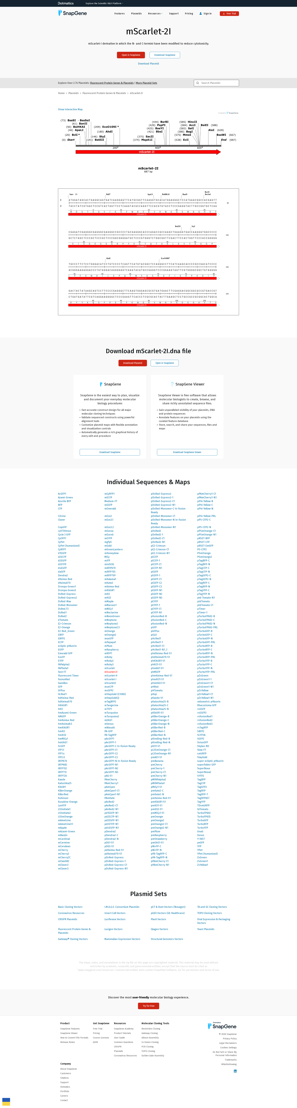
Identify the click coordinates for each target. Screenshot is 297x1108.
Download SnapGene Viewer (187, 452)
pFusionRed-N (159, 623)
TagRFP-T (202, 794)
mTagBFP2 (110, 701)
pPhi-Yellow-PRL (206, 516)
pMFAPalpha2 (158, 779)
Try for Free (148, 1005)
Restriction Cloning (151, 1028)
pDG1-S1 (109, 842)
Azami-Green (65, 497)
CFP (60, 508)
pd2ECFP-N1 (111, 816)
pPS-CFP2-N (204, 527)
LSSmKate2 (64, 812)
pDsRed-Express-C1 (115, 864)
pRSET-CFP (203, 542)
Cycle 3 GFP (64, 534)
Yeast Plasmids (205, 929)
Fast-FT (62, 671)
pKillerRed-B (158, 727)
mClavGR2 (63, 861)
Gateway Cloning (150, 1033)
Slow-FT (201, 749)
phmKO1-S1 (157, 679)
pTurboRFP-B (204, 645)
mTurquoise (111, 712)
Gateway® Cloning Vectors (73, 939)
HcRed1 (62, 694)
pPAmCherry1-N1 (207, 497)
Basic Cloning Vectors (70, 906)
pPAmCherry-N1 (160, 864)
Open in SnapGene (131, 54)
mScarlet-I (110, 679)
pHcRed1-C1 (157, 645)
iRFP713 (62, 772)
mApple (62, 827)
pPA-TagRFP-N (159, 857)
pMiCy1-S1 (156, 786)
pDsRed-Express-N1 (116, 868)
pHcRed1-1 (157, 642)
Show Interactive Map (70, 109)
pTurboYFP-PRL (206, 671)
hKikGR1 (62, 705)
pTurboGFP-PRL (206, 642)
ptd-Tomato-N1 (206, 597)
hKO (60, 709)
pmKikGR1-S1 (158, 801)
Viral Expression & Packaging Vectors (213, 921)
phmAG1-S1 (157, 668)
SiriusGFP (202, 742)
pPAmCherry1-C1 (206, 493)
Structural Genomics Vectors (167, 939)
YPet (199, 850)
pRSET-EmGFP (205, 545)
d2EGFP (62, 560)
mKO (107, 594)
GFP (60, 686)
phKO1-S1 (156, 664)
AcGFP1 (62, 493)
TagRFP (201, 790)
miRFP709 (110, 575)
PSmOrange (204, 553)
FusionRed (64, 679)
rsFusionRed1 (204, 716)
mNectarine (111, 612)
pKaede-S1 (157, 697)
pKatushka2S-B (159, 701)
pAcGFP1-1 (110, 742)
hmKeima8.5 (65, 723)
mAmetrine (64, 820)
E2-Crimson (64, 623)
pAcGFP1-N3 (111, 772)
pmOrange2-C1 (159, 824)
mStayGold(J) (111, 697)
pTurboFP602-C (206, 619)
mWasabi (109, 727)
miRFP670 (110, 568)
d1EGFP (62, 553)
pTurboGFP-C (204, 634)
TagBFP (201, 779)
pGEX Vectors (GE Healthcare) (168, 913)
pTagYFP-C (203, 590)
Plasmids (136, 13)
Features (119, 13)
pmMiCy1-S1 (157, 812)
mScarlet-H (110, 675)
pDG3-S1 (109, 846)
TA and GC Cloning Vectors (212, 906)
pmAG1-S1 (156, 757)
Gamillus (63, 683)
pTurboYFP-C (204, 664)
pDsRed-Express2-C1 (163, 501)
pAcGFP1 (109, 738)
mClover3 (63, 868)
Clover (61, 519)
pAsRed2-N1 (111, 809)
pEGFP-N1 (156, 590)
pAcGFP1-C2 (111, 753)
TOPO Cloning (148, 1051)
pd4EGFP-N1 (111, 827)
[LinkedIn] (235, 1071)
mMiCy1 (108, 608)
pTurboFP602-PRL (207, 627)
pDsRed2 (156, 530)
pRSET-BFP (203, 538)
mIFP (107, 560)
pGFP (154, 627)
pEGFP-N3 (156, 597)
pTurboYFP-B (204, 660)
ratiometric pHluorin (208, 701)
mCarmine (64, 842)
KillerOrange (65, 790)
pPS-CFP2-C (204, 519)
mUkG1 (108, 720)
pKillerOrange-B (160, 716)
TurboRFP (202, 824)
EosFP (61, 657)
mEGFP (108, 504)
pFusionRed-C (159, 619)
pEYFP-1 (155, 605)
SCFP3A (201, 735)
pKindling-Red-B (160, 738)
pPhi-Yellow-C (205, 504)
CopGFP (62, 527)
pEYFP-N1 (156, 612)
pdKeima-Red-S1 (114, 850)
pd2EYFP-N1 (111, 824)
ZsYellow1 (202, 864)
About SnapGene (68, 1069)
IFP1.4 (61, 753)
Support (174, 13)
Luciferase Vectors (114, 919)
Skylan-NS (203, 746)
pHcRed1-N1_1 (159, 649)
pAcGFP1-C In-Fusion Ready (120, 746)
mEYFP (108, 538)
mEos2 (108, 516)
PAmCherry (110, 779)
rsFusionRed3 (205, 723)
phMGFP (155, 671)
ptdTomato (203, 601)
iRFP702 (62, 768)
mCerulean (64, 846)
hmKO (61, 731)
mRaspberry (111, 649)
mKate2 (108, 582)
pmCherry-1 (157, 768)
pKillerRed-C (158, 731)
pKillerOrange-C (160, 720)
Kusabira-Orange (67, 801)
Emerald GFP (65, 653)
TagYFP (201, 801)
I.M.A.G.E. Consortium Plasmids (121, 906)
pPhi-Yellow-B (205, 501)
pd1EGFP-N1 (111, 812)
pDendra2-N (111, 838)
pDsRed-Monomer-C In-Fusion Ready (168, 510)
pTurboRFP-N (205, 653)
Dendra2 (63, 575)
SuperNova (203, 768)
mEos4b (109, 534)
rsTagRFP (202, 727)
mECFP (108, 497)
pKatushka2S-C (159, 705)
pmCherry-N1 (158, 775)
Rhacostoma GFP (206, 705)
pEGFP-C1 (156, 579)
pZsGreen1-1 (204, 679)
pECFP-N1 (156, 568)
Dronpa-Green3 (67, 590)
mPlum (108, 645)
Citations (64, 1078)
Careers (64, 1096)
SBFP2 (200, 731)
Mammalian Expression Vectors (122, 939)
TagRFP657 (203, 798)
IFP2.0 (61, 757)
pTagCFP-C (203, 568)
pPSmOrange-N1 (206, 534)
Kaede (61, 779)
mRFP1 (108, 653)
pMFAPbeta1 (158, 783)
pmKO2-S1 (156, 809)
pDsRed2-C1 (157, 538)
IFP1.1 (61, 749)
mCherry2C (64, 857)
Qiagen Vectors (159, 929)
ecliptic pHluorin (67, 645)
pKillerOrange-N (160, 723)
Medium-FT (110, 501)
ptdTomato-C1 (205, 605)
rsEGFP (201, 709)
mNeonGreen (112, 616)
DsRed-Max (64, 601)
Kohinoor (63, 798)
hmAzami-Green (67, 712)
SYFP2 (200, 775)
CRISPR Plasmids (67, 919)
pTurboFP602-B (206, 616)
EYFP (61, 660)
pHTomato (157, 690)
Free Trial (231, 13)
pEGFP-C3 (156, 586)
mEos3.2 (109, 527)
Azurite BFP (64, 501)
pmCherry (156, 764)
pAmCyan (109, 786)
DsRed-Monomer (67, 605)
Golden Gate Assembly (153, 1055)
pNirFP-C (156, 846)
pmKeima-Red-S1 (161, 798)
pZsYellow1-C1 (205, 694)
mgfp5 (108, 542)
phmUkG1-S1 (158, 683)
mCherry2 (63, 853)
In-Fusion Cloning (150, 1042)
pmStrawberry (159, 838)
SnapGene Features (70, 1028)
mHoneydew (111, 553)
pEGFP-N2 (156, 594)
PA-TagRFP (110, 735)
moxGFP (109, 638)
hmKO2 (62, 735)
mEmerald (110, 508)
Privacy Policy (230, 1038)
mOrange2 (110, 634)
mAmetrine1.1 (65, 824)
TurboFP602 (204, 812)
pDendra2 (110, 831)
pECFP (154, 556)
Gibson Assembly (150, 1037)
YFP (199, 846)
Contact (64, 1100)
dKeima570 (64, 582)
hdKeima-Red (66, 697)
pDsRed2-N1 (158, 542)
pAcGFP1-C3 (111, 757)
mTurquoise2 (111, 716)
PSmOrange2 (204, 556)
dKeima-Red (65, 579)
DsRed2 (62, 616)
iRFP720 (62, 775)
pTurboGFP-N (205, 638)
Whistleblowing (229, 1064)
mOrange (109, 631)
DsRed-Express (67, 594)
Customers (65, 1073)
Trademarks (231, 1060)
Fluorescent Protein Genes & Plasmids (74, 931)
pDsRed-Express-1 (115, 861)
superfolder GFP (206, 764)
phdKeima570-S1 (160, 657)
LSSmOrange (65, 816)
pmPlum (155, 831)
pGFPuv (155, 631)
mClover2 (63, 864)
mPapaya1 (110, 642)
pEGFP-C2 (156, 582)
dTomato (63, 619)
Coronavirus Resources (71, 913)
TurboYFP (202, 827)
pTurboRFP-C (204, 649)
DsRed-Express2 (67, 597)
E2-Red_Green (66, 631)
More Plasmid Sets (146, 82)
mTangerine (111, 705)
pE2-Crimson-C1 (160, 549)
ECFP (61, 642)
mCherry (63, 850)
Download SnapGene (164, 54)
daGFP (61, 571)
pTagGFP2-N (204, 579)
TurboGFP (202, 820)
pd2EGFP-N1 (111, 820)
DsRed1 (62, 612)
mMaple (109, 601)
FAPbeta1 (63, 668)
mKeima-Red (111, 586)
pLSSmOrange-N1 (161, 753)
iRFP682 (62, 764)
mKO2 (107, 597)
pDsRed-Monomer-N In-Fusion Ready (168, 521)
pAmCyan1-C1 (111, 790)
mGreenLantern (113, 549)
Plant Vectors (158, 919)
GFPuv (61, 690)
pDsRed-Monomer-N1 (163, 527)
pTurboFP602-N (206, 623)
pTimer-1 (202, 612)
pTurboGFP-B (204, 631)
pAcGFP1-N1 (111, 764)
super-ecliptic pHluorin (210, 760)
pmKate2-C (157, 790)
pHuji (154, 694)
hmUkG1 (62, 742)
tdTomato (202, 809)
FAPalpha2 (64, 664)
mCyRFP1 (109, 493)
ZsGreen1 (202, 861)
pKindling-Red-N (160, 742)
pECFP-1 (155, 560)
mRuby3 (109, 664)
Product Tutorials (122, 1033)
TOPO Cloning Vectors (209, 913)
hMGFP (62, 716)
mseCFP (108, 686)
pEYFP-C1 (156, 608)
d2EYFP (62, 564)
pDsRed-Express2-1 (162, 497)
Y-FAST (201, 838)
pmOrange (157, 816)
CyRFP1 (62, 549)
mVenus (109, 723)
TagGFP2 (202, 786)
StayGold (202, 757)
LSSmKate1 (64, 809)
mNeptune (110, 619)
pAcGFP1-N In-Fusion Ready (120, 760)
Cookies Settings (228, 1047)
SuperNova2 (204, 772)
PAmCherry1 (111, 783)
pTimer (201, 608)
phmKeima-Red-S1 (161, 675)
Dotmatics (65, 1087)
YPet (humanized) (207, 853)
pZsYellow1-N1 (205, 697)
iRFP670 (62, 760)
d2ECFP (62, 556)
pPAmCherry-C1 (159, 861)
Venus (200, 835)
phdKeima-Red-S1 (161, 653)
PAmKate (109, 798)
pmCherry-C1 (158, 772)
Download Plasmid (148, 63)
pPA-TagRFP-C (159, 853)
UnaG (200, 831)
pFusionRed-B (159, 616)
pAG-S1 (108, 775)
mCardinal (64, 838)
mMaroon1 (110, 605)
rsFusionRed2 (205, 720)
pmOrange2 (157, 820)
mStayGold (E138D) (115, 694)
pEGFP (154, 571)
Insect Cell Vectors (114, 913)
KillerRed (63, 794)
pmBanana (157, 760)
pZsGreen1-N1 (205, 686)
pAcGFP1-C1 (110, 749)
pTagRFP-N (203, 586)
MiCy (107, 556)
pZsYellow (202, 690)
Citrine (62, 516)
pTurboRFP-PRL (206, 657)
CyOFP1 (62, 538)
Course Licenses (101, 1037)
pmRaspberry (159, 835)
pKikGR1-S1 (157, 712)
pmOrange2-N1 (159, 827)
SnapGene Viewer (69, 1033)
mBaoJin (62, 835)
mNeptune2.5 (112, 627)
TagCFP (201, 783)
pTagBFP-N (203, 564)
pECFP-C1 (156, 564)
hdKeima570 (65, 701)
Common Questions (123, 1042)
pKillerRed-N (158, 735)
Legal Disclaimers (228, 1043)
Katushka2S (64, 783)
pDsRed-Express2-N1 (163, 504)
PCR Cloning (148, 1046)
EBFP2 (61, 638)
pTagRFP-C (203, 582)
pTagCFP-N (203, 571)
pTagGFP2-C (204, 575)
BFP (60, 504)
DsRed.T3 (63, 608)
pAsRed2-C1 (111, 805)
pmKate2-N (157, 794)
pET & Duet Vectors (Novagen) (168, 906)
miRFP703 (109, 571)
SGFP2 (200, 738)
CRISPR (117, 1046)
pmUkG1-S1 (157, 842)
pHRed (155, 686)
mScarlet (109, 668)
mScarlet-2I (110, 671)
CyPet (61, 542)
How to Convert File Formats (74, 1037)
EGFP (61, 649)
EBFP (61, 634)
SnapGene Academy (123, 1028)
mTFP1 (108, 709)
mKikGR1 (109, 590)
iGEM (95, 1042)
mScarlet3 (110, 683)
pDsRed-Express (114, 857)
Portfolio (64, 1091)
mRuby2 (109, 660)
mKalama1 (110, 579)
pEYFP (154, 601)
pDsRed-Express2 (161, 493)
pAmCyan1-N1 (112, 794)
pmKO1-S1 (156, 805)
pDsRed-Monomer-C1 (163, 516)
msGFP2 (108, 690)
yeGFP (200, 842)
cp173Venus (64, 530)
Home (61, 93)
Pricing (189, 13)
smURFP (202, 753)
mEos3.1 (108, 519)
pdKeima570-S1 (113, 853)
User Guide (119, 1037)
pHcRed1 (156, 638)
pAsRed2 (109, 801)
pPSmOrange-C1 (206, 530)
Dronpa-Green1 (67, 586)
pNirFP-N (156, 850)
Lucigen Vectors (113, 929)
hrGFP (61, 746)
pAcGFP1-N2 (111, 768)
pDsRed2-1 (157, 534)
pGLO (154, 634)
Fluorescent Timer (68, 675)
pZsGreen (202, 675)
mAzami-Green (66, 831)
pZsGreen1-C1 (205, 683)
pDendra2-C (111, 835)
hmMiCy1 (63, 738)
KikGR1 (62, 786)
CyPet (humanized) (69, 545)
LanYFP (62, 805)
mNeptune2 (111, 623)
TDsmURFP (203, 805)
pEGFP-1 (155, 575)
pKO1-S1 (155, 746)
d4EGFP (62, 568)
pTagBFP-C (203, 560)
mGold (108, 545)
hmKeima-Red (66, 720)
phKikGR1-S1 (158, 660)
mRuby (108, 657)
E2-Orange (64, 627)
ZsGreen (202, 857)
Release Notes (67, 1042)
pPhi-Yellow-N (205, 508)
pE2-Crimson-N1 (160, 553)
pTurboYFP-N (205, 668)
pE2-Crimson (158, 545)
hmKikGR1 (63, 727)
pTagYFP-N (203, 594)
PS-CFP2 (202, 549)
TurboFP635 (204, 816)
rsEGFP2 (202, 712)
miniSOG (109, 564)
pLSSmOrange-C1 (160, 749)
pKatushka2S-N (160, 709)
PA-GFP (108, 731)
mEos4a (108, 530)
